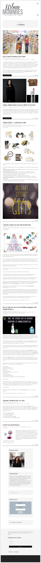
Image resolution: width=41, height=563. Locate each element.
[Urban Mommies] (13, 15)
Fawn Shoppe (29, 406)
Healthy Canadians (30, 285)
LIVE (5, 58)
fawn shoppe (13, 403)
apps (3, 310)
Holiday (31, 125)
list (27, 227)
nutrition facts (19, 59)
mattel (29, 227)
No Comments (6, 127)
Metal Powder (12, 177)
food (27, 426)
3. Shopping (6, 59)
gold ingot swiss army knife (26, 125)
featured (18, 125)
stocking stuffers (5, 228)
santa (32, 227)
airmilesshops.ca (30, 350)
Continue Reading (7, 75)
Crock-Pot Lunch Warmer (11, 425)
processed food (27, 59)
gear (29, 426)
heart (16, 403)
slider (21, 126)
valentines (22, 403)
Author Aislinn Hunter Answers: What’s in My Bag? (19, 105)
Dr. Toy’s (12, 282)
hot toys (25, 227)
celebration (9, 125)
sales (31, 227)
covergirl (16, 125)
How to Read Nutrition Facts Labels (14, 56)
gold (20, 125)
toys (6, 226)
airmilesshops (9, 357)
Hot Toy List (5, 282)
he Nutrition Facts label (28, 71)
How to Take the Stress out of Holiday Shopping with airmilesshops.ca (19, 308)
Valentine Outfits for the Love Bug (14, 400)
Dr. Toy (17, 227)
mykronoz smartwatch (16, 126)
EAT (3, 58)
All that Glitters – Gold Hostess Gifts (14, 123)
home (6, 426)
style (6, 124)
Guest (10, 426)
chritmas (13, 125)
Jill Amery (12, 58)
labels (13, 59)
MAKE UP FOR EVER (6, 177)
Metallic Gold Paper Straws (8, 171)
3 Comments (33, 59)
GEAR (6, 106)
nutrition (15, 59)
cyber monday (14, 227)
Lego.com (6, 366)
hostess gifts (34, 125)
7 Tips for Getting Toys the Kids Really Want (17, 225)
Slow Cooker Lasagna (27, 438)
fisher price (20, 227)
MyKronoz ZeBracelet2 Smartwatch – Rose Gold (11, 169)
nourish (8, 58)
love (18, 403)
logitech (4, 126)
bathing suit (10, 403)
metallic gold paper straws (9, 126)
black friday (9, 227)
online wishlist (15, 283)
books (4, 106)
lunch (31, 426)
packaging (22, 59)
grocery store (10, 59)
